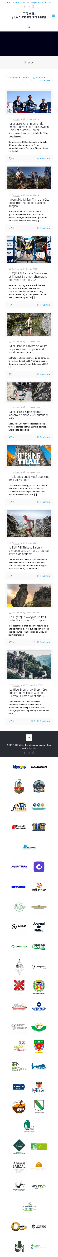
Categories (13, 77)
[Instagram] (33, 6)
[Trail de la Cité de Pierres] (29, 15)
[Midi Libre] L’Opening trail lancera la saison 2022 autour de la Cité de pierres (29, 415)
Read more (45, 158)
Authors (39, 77)
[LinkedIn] (29, 6)
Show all (46, 80)
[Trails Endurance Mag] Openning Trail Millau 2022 (29, 478)
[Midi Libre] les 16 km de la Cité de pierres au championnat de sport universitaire (28, 349)
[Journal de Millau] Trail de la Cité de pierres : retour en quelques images (29, 203)
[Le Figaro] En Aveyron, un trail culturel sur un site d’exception (27, 618)
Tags (25, 77)
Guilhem (15, 119)
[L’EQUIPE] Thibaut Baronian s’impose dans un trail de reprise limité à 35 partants (29, 551)
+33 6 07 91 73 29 (17, 2)
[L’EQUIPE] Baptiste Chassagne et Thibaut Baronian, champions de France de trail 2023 (28, 276)
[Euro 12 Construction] (29, 847)
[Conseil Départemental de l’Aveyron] (39, 1007)
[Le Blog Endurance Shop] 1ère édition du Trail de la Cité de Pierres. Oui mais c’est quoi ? (28, 693)
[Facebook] (25, 6)
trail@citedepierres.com (41, 2)
